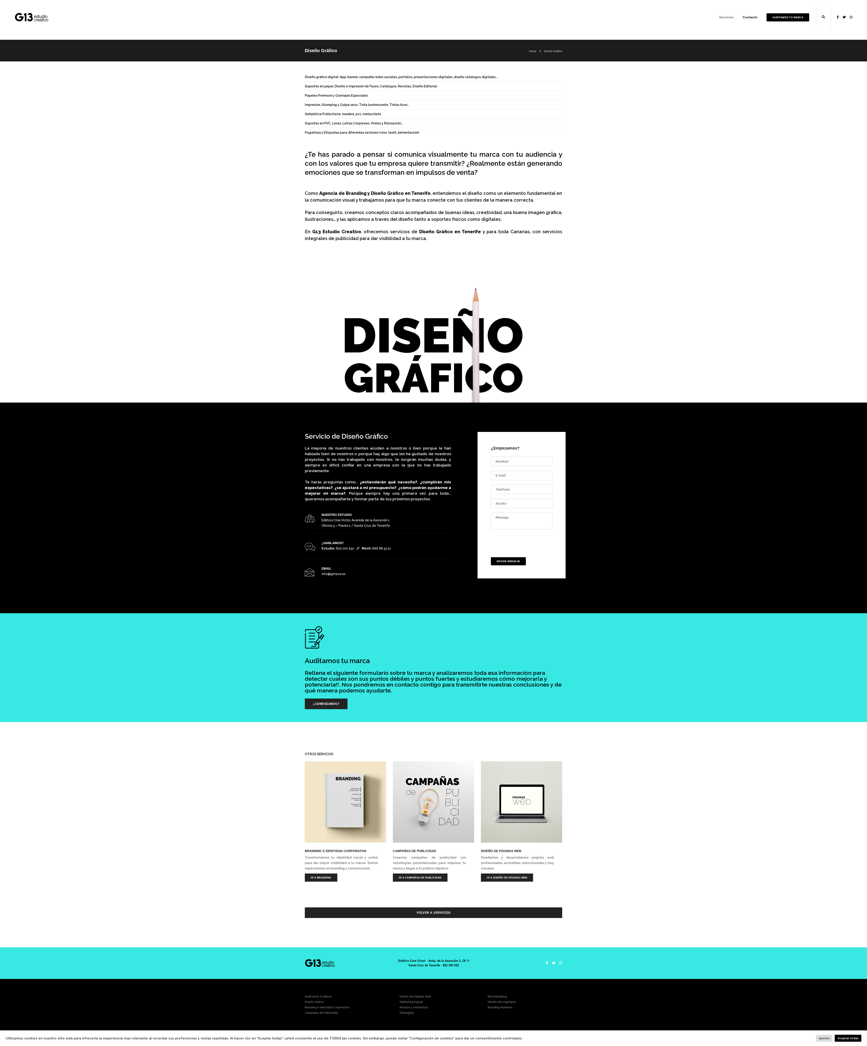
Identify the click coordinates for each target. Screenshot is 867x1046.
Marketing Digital (411, 1002)
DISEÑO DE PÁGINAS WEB (501, 851)
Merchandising (497, 996)
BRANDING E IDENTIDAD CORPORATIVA (335, 851)
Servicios (726, 17)
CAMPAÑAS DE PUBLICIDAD (414, 851)
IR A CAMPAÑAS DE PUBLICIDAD (420, 877)
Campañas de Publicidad (321, 1012)
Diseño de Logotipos (502, 1002)
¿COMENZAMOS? (326, 704)
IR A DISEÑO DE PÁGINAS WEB (507, 877)
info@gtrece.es (333, 574)
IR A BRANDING (321, 877)
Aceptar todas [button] (848, 1038)
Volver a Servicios (434, 912)
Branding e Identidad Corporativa (327, 1007)
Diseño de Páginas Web (415, 996)
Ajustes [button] (824, 1038)
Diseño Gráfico (314, 1002)
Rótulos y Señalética (414, 1007)
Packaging (407, 1012)
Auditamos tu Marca (787, 17)
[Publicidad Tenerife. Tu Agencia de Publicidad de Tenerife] (32, 17)
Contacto (750, 17)
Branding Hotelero (500, 1007)
